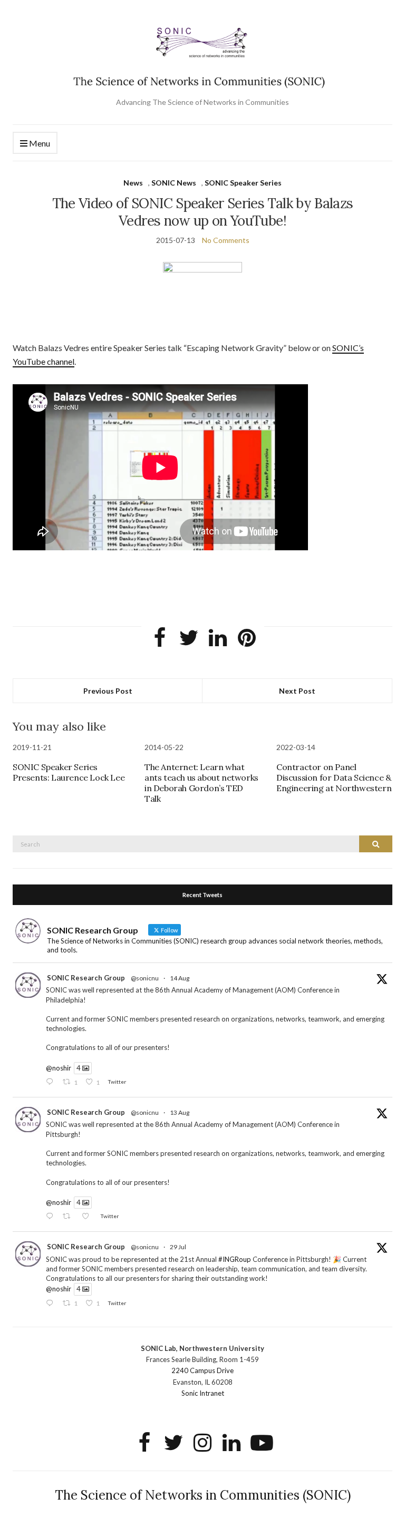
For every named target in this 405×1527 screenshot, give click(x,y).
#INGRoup (234, 1259)
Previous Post (107, 690)
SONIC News (173, 182)
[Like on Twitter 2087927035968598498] (88, 1216)
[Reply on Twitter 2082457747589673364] (51, 1303)
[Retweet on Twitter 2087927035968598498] (69, 1216)
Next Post (297, 690)
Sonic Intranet (202, 1393)
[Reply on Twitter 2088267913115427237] (51, 1082)
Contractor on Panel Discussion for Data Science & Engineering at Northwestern (333, 777)
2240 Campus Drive (202, 1370)
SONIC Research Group (86, 978)
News (133, 182)
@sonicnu (145, 978)
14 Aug (179, 978)
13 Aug (179, 1112)
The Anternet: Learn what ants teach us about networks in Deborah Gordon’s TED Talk (201, 783)
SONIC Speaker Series (243, 182)
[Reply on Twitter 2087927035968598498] (51, 1216)
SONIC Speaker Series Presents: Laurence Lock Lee (68, 772)
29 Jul (178, 1247)
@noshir (58, 1068)
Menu (38, 143)
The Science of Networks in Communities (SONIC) (203, 1495)
